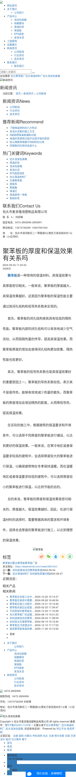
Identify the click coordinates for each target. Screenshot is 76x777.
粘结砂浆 (15, 198)
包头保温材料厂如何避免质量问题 (31, 573)
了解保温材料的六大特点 (23, 127)
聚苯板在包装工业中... (22, 596)
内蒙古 (28, 735)
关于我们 (12, 9)
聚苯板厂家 (31, 563)
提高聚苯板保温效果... (22, 628)
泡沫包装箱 (20, 19)
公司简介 (19, 12)
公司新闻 (19, 51)
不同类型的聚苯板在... (22, 611)
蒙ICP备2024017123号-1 (19, 725)
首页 (18, 93)
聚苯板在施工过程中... (22, 603)
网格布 (13, 184)
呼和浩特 (37, 735)
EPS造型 (19, 34)
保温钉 (13, 191)
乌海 (51, 735)
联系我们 (12, 62)
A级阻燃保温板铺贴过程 (23, 135)
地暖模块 (19, 23)
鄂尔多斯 (59, 735)
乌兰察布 (16, 739)
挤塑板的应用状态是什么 (23, 145)
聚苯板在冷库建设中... (22, 625)
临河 (8, 739)
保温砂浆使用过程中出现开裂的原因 (29, 138)
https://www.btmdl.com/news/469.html (36, 566)
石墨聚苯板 (16, 180)
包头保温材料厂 (34, 76)
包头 (45, 735)
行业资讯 (19, 55)
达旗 (15, 735)
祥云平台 (61, 728)
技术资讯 (19, 58)
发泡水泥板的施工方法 (22, 131)
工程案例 (12, 41)
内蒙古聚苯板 (17, 563)
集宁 (24, 739)
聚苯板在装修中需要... (22, 600)
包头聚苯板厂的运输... (22, 614)
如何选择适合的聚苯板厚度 (27, 570)
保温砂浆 (19, 26)
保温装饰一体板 (18, 194)
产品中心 (12, 16)
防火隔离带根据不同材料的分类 (27, 142)
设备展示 (12, 44)
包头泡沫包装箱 (51, 76)
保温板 (18, 30)
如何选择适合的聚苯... (22, 618)
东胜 (67, 735)
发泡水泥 (19, 37)
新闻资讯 (12, 48)
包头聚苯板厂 (18, 76)
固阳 (21, 735)
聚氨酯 (13, 187)
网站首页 (12, 5)
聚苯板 (6, 563)
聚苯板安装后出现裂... (22, 607)
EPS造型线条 (17, 173)
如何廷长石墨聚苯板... (22, 621)
